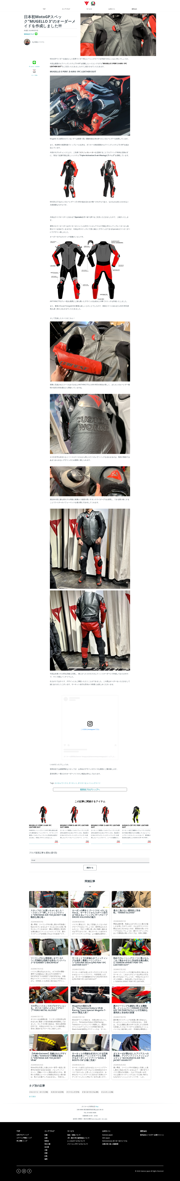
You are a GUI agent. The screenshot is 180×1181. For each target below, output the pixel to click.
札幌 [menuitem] (45, 1135)
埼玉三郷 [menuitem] (47, 1144)
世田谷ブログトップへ (90, 789)
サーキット (73, 783)
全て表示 (32, 1096)
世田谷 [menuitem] (46, 1141)
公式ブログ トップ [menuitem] (23, 1135)
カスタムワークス (61, 783)
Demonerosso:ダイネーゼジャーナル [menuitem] (114, 1141)
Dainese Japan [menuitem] (107, 1135)
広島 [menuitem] (45, 1156)
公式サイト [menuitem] (111, 9)
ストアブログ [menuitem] (66, 9)
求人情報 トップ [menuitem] (22, 1141)
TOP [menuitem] (44, 9)
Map (97, 1106)
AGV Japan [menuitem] (106, 1138)
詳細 (56, 841)
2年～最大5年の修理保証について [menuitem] (78, 1138)
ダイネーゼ (82, 783)
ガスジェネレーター (87, 152)
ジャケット (108, 1092)
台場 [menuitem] (45, 1138)
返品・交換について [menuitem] (74, 1135)
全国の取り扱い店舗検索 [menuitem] (110, 1144)
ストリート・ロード (39, 1092)
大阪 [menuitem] (45, 1150)
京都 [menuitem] (45, 1153)
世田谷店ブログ (29, 34)
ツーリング (73, 1092)
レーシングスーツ (93, 783)
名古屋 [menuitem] (46, 1147)
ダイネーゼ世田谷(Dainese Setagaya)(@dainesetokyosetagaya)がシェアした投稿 (90, 756)
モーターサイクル (91, 1092)
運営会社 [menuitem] (134, 9)
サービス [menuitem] (89, 9)
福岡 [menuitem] (45, 1159)
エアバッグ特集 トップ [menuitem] (24, 1138)
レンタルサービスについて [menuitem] (76, 1141)
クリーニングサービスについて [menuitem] (77, 1144)
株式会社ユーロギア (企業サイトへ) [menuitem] (151, 1135)
